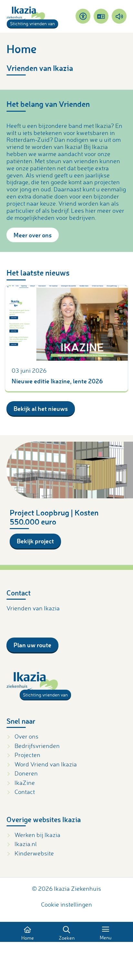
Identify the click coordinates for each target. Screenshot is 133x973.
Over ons (26, 736)
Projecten (27, 755)
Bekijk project (35, 541)
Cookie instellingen (66, 904)
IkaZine (25, 782)
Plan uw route (32, 645)
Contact (25, 792)
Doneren (26, 773)
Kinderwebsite (34, 853)
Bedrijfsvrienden (37, 746)
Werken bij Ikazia (37, 835)
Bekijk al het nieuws (41, 408)
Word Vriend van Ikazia (46, 764)
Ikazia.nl (26, 844)
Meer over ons (33, 235)
